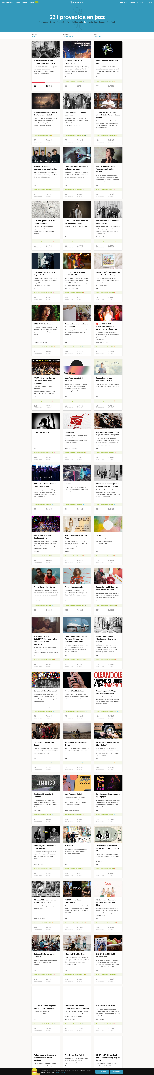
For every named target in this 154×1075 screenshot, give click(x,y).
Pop (95, 22)
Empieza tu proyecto (21, 2)
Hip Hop (74, 22)
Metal (91, 22)
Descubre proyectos (7, 2)
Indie (81, 22)
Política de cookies (60, 1072)
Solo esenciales (102, 1071)
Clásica (52, 22)
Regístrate (132, 2)
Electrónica (61, 22)
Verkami (77, 2)
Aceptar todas (116, 1071)
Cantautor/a (43, 22)
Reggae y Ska (104, 22)
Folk (68, 22)
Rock (113, 22)
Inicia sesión (123, 2)
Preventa (32, 2)
